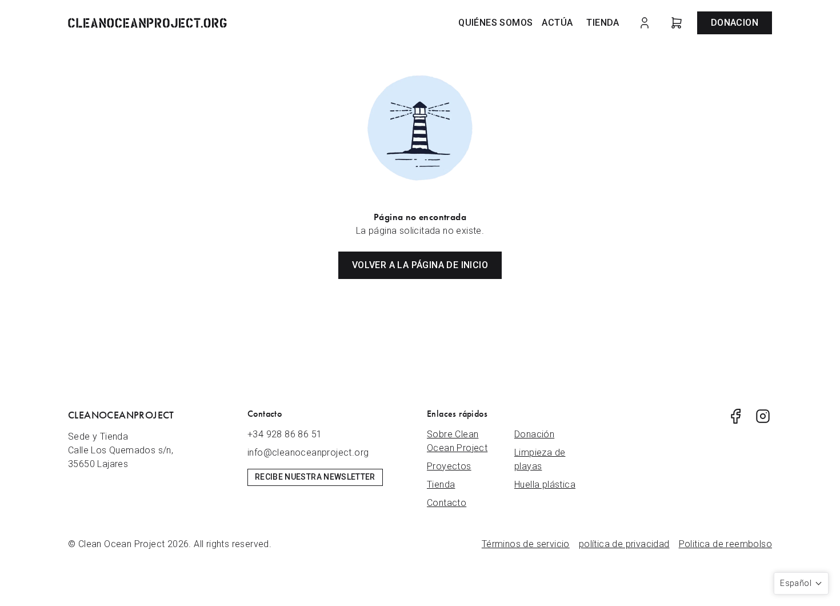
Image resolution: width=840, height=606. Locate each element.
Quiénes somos (495, 22)
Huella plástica (544, 484)
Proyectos (449, 466)
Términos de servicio (526, 544)
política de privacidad (624, 544)
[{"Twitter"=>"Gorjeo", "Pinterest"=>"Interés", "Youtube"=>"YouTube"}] (735, 416)
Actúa (557, 22)
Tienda (602, 22)
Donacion (734, 22)
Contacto (446, 502)
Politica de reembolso (725, 544)
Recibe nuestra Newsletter (315, 476)
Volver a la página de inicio (420, 265)
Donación (534, 434)
